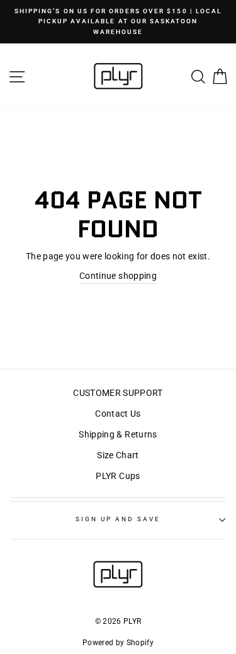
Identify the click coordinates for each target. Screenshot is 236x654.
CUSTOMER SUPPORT (117, 393)
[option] (118, 21)
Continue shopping (118, 276)
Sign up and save (118, 519)
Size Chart (117, 455)
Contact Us (117, 414)
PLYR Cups (118, 476)
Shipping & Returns (118, 434)
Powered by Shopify (118, 642)
